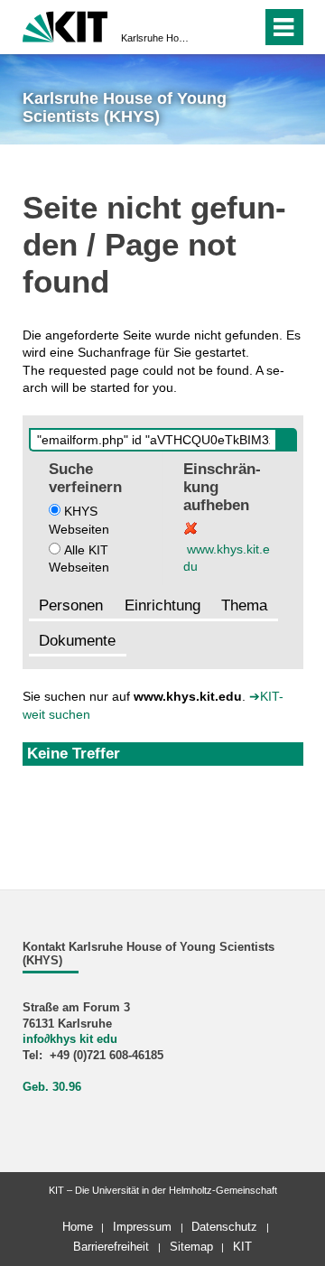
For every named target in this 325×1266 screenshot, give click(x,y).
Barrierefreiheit (111, 1246)
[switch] (215, 27)
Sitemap (191, 1246)
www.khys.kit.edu (226, 557)
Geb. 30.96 (52, 1087)
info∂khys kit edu (70, 1039)
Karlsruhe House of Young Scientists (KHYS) (157, 38)
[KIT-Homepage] (65, 24)
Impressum (142, 1226)
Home (77, 1226)
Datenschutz (224, 1226)
